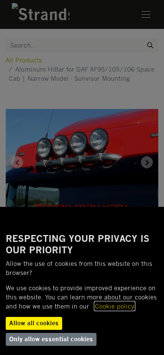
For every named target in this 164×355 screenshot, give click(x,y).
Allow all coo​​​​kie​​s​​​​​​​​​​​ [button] (34, 323)
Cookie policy (114, 306)
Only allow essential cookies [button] (51, 339)
